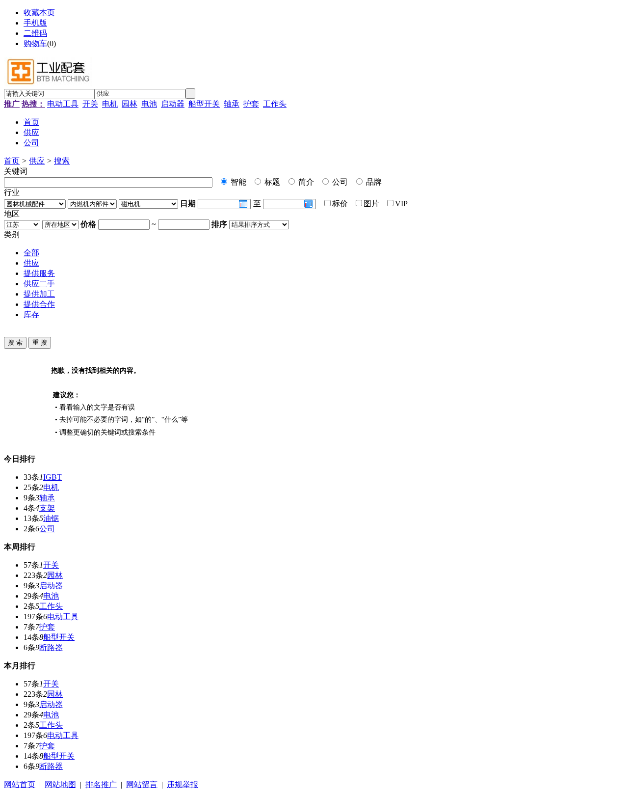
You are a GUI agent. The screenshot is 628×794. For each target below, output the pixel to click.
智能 (237, 182)
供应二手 (39, 283)
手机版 (35, 23)
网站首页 (19, 784)
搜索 (62, 161)
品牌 (373, 182)
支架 (47, 508)
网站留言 (141, 784)
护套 (251, 104)
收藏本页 (39, 12)
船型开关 (204, 104)
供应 (37, 161)
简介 (305, 182)
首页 (12, 161)
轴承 (231, 104)
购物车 (35, 43)
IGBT (52, 477)
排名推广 (101, 784)
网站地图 (60, 784)
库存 (31, 314)
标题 (271, 182)
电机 (110, 104)
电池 (149, 104)
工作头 (275, 104)
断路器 (51, 647)
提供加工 (39, 294)
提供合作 (39, 304)
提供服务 (39, 273)
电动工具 (62, 104)
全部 (31, 252)
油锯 (51, 518)
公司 (339, 182)
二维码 (35, 33)
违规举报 (182, 784)
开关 (90, 104)
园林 (129, 104)
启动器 (172, 104)
